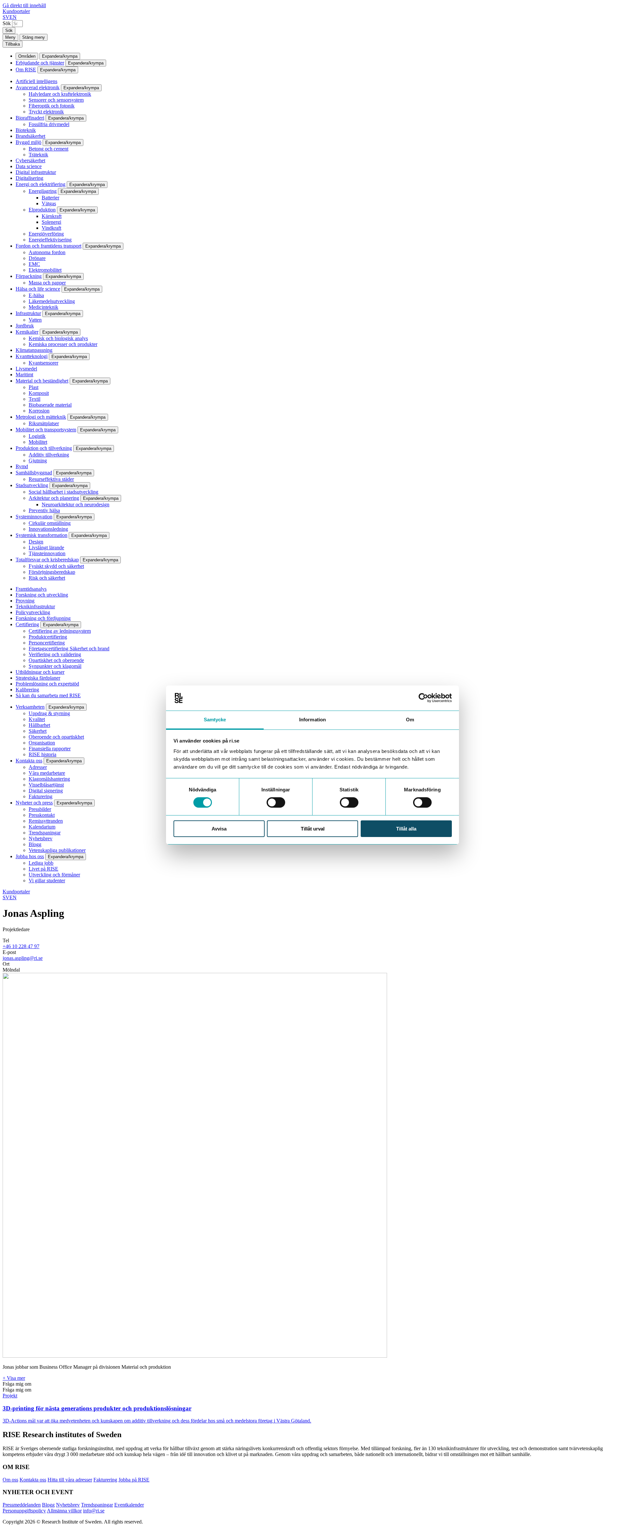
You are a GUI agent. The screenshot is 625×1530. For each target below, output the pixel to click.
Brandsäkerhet (30, 136)
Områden (26, 56)
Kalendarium (42, 827)
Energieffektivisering (50, 239)
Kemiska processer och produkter (63, 344)
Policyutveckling (33, 612)
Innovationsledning (48, 529)
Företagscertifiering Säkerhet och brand (69, 648)
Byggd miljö (28, 142)
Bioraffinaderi (30, 118)
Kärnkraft (52, 216)
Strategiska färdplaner (38, 678)
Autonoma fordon (47, 252)
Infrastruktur (28, 313)
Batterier (50, 197)
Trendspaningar (45, 832)
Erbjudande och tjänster (40, 62)
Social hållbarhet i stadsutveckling (63, 492)
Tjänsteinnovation (47, 553)
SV (6, 17)
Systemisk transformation (41, 535)
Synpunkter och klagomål (55, 666)
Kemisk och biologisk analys (58, 338)
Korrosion (39, 410)
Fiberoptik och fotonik (52, 105)
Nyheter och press (34, 802)
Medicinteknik (43, 307)
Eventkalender (129, 1505)
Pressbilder (40, 809)
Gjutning (38, 460)
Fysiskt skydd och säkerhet (56, 566)
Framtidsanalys (31, 589)
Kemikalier (27, 332)
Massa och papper (47, 282)
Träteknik (38, 154)
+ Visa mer (14, 1378)
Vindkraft (51, 228)
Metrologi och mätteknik (41, 417)
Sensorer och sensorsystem (56, 100)
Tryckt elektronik (46, 111)
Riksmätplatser (44, 423)
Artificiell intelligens (36, 81)
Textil (34, 399)
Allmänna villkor (64, 1510)
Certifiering (27, 624)
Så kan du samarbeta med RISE (48, 695)
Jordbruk (25, 325)
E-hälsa (36, 295)
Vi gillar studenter (47, 880)
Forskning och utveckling (42, 595)
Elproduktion (42, 209)
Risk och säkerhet (47, 578)
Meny (10, 37)
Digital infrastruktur (36, 172)
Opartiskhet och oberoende (56, 660)
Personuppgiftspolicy (24, 1510)
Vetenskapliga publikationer (57, 850)
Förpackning (29, 276)
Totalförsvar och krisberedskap (47, 559)
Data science (29, 166)
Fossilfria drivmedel (49, 124)
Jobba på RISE (133, 1479)
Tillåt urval (313, 828)
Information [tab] (312, 719)
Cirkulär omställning (50, 523)
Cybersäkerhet (30, 160)
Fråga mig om (17, 1384)
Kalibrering (27, 689)
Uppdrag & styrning (49, 713)
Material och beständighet (42, 380)
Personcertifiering (47, 642)
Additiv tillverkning (49, 454)
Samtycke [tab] (215, 719)
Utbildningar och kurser (40, 672)
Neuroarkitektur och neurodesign (75, 504)
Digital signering (46, 790)
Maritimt (24, 374)
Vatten (35, 320)
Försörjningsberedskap (52, 572)
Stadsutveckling (32, 485)
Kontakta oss (29, 760)
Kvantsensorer (43, 363)
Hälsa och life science (38, 289)
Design (36, 541)
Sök (7, 23)
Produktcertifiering (48, 637)
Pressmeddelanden (22, 1505)
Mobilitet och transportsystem (46, 429)
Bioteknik (26, 130)
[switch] (276, 802)
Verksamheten (30, 707)
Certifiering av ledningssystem (60, 631)
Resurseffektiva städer (51, 479)
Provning (25, 600)
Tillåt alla (406, 828)
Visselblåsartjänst (46, 784)
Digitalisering (29, 178)
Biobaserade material (50, 405)
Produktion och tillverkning (44, 448)
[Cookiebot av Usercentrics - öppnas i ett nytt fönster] (423, 698)
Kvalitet (37, 719)
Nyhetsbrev (40, 838)
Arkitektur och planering (54, 498)
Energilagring (43, 191)
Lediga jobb (41, 863)
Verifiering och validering (55, 654)
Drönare (37, 258)
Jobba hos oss (30, 856)
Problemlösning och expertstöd (47, 683)
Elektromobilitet (45, 270)
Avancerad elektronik (38, 87)
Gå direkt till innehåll (24, 5)
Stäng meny (33, 37)
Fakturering (40, 796)
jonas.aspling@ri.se (23, 958)
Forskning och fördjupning (43, 618)
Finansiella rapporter (50, 748)
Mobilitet (38, 442)
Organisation (42, 742)
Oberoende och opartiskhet (56, 737)
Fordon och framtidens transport (48, 246)
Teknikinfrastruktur (35, 606)
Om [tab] (410, 719)
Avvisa (219, 828)
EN (13, 17)
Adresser (38, 767)
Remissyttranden (46, 821)
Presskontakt (42, 815)
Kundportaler (16, 11)
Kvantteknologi (32, 356)
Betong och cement (48, 149)
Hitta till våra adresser (70, 1479)
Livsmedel (26, 368)
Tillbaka (12, 44)
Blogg (35, 844)
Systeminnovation (34, 516)
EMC (34, 264)
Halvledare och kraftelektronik (60, 94)
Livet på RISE (43, 869)
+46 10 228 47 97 (21, 946)
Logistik (37, 436)
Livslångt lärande (46, 547)
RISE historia (42, 754)
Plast (33, 387)
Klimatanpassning (34, 350)
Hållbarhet (39, 725)
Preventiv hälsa (44, 510)
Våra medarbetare (47, 773)
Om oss (10, 1479)
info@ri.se (93, 1510)
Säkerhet (38, 731)
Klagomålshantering (49, 779)
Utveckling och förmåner (54, 874)
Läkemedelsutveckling (52, 301)
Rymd (22, 466)
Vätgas (49, 203)
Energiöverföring (46, 234)
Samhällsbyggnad (34, 472)
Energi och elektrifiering (40, 184)
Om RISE (26, 69)
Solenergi (51, 222)
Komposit (39, 393)
